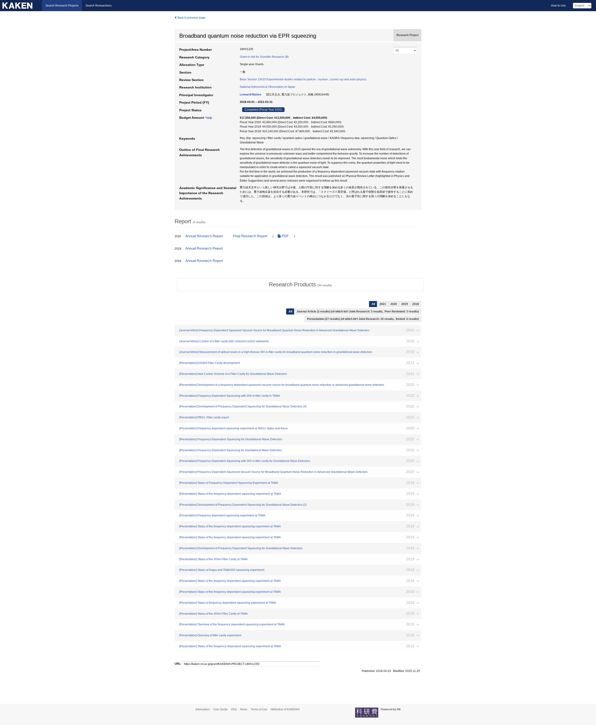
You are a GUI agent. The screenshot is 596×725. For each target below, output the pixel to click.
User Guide (220, 709)
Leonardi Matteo (250, 94)
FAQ (234, 709)
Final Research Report (250, 236)
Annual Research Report (204, 236)
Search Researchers (98, 5)
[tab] (300, 284)
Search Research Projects (61, 5)
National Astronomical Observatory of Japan (267, 86)
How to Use (558, 5)
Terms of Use (259, 709)
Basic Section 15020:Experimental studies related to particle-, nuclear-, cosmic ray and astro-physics (303, 79)
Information (203, 709)
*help (208, 117)
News (243, 709)
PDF (285, 236)
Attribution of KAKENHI (285, 709)
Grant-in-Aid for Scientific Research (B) (264, 56)
